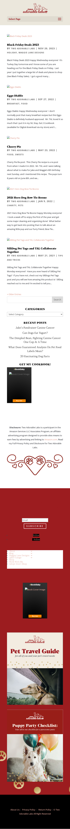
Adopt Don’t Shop (18, 564)
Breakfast (13, 103)
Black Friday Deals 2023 (23, 44)
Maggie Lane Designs (31, 52)
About (12, 551)
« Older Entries (14, 294)
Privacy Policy (28, 809)
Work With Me (16, 561)
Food (24, 103)
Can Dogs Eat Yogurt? (35, 332)
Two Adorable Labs (23, 48)
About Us (15, 809)
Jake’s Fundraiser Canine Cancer (35, 327)
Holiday (12, 52)
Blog (11, 553)
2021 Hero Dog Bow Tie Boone (27, 197)
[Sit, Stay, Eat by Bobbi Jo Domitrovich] (19, 385)
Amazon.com (50, 439)
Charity (11, 205)
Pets (20, 205)
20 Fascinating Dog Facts (35, 356)
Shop (11, 559)
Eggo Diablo (15, 95)
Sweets (19, 154)
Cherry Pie (14, 146)
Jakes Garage (15, 557)
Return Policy (44, 809)
